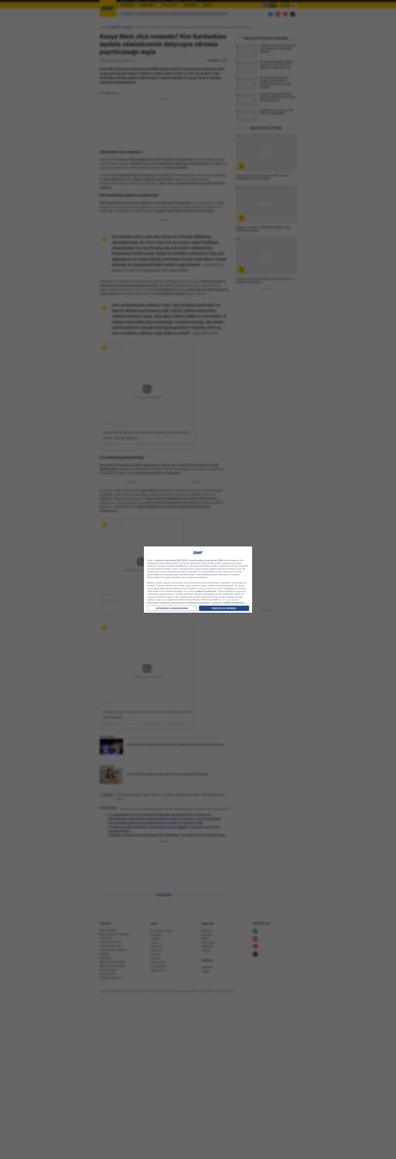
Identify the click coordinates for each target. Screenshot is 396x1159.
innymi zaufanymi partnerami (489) (206, 560)
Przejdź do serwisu (224, 608)
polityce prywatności (206, 591)
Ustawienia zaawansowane (172, 608)
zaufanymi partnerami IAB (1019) (171, 560)
